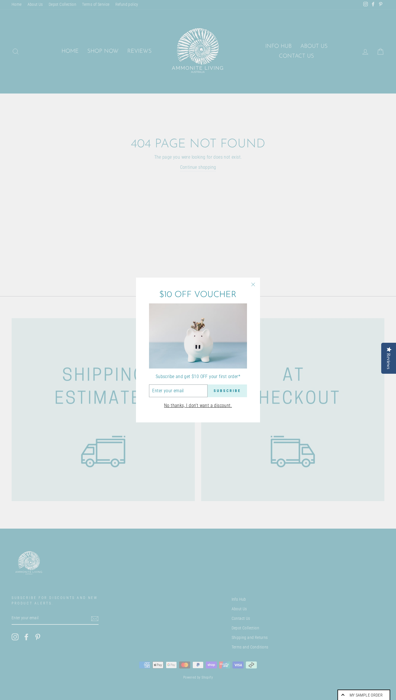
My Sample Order (366, 695)
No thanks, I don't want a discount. (198, 405)
